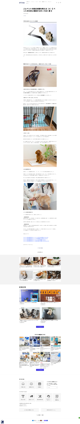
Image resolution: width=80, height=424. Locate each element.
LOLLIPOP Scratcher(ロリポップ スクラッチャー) (45, 349)
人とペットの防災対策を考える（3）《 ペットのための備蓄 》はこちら (34, 239)
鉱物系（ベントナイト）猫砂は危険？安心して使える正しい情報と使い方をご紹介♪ (26, 266)
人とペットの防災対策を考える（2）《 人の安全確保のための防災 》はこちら (35, 238)
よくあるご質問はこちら (29, 410)
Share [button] (25, 15)
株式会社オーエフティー (23, 405)
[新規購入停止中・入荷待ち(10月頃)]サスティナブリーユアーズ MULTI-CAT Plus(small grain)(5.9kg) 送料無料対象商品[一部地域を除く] (24, 364)
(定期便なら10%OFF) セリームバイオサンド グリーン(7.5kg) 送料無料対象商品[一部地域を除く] (56, 348)
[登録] (56, 387)
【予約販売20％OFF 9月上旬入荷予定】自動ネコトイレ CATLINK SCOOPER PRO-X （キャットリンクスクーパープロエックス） (45, 365)
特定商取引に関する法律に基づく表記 (25, 403)
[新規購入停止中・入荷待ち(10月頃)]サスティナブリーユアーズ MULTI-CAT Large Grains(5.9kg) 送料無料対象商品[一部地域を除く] (35, 364)
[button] (28, 2)
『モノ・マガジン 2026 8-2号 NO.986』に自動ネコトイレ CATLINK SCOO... (50, 303)
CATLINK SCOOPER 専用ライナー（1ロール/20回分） (55, 363)
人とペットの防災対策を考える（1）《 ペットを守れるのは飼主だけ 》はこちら (35, 237)
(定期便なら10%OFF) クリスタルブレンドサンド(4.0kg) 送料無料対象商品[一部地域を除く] (24, 348)
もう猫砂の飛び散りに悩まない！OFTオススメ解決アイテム (40, 280)
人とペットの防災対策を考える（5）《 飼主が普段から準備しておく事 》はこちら (36, 240)
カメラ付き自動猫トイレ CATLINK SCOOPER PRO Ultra (34, 349)
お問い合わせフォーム (51, 410)
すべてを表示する (40, 326)
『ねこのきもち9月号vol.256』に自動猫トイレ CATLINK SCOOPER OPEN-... (49, 321)
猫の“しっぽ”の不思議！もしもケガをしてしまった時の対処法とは (26, 280)
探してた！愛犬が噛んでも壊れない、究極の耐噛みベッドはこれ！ (54, 280)
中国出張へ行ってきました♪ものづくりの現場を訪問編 (28, 302)
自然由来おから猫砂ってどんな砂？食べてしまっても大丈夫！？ (54, 266)
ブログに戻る (40, 247)
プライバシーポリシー (23, 404)
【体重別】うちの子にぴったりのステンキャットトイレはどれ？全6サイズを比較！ (29, 321)
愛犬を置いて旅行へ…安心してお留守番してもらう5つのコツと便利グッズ (40, 266)
